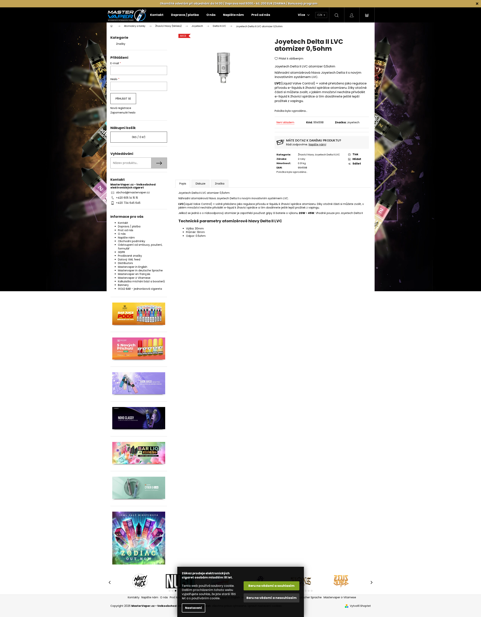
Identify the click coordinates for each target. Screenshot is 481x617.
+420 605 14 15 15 (127, 198)
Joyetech (353, 122)
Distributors (125, 263)
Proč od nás (125, 230)
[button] (169, 591)
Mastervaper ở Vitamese (134, 278)
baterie (280, 213)
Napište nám (126, 237)
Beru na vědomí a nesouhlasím (271, 598)
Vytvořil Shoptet (360, 606)
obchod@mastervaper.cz (133, 192)
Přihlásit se (123, 98)
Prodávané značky (130, 256)
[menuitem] (156, 14)
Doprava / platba (129, 226)
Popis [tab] (182, 183)
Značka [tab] (219, 183)
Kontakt (123, 223)
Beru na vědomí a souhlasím (271, 586)
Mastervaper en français (134, 274)
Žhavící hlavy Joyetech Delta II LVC (319, 154)
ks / (139, 137)
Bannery (123, 285)
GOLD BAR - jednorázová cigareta (140, 289)
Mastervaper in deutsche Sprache (140, 270)
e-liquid (281, 96)
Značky (120, 44)
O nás (122, 234)
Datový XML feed (129, 259)
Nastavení (193, 608)
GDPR (121, 252)
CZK (320, 15)
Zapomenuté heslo (123, 112)
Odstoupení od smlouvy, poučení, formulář (140, 246)
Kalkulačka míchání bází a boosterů (141, 281)
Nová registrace (120, 108)
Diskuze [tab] (200, 183)
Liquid (287, 83)
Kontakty (133, 597)
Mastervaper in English (132, 267)
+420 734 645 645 (128, 203)
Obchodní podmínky (131, 241)
